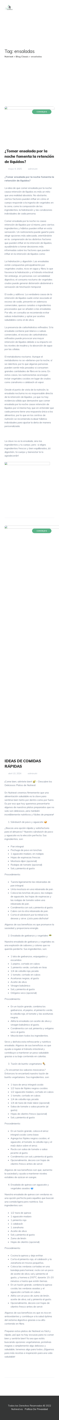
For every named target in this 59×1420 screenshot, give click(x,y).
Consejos (42, 112)
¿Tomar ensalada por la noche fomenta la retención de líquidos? (29, 156)
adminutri (32, 168)
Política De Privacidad (36, 1409)
